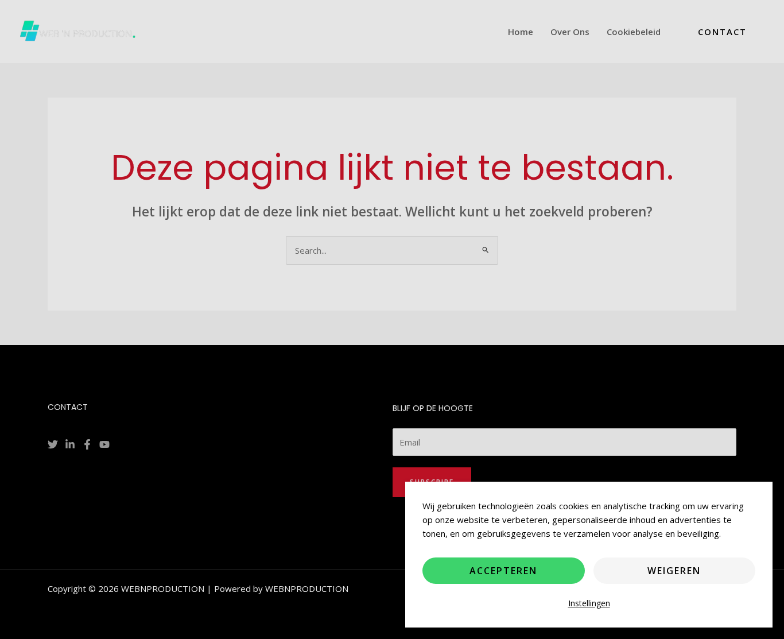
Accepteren (503, 570)
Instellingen (589, 603)
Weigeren (674, 570)
